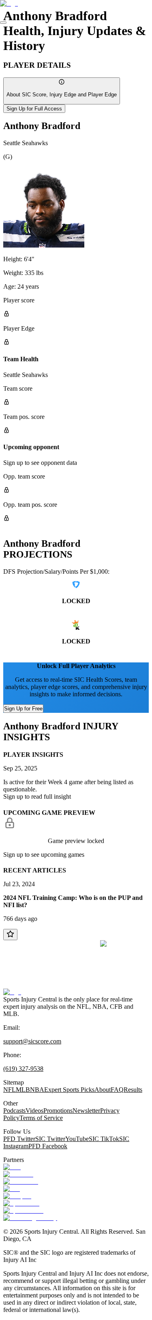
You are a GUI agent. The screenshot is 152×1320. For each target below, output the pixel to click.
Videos (34, 1110)
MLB (23, 1089)
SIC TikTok (104, 1138)
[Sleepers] (17, 1196)
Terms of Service (41, 1117)
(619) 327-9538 (23, 1068)
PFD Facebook (47, 1146)
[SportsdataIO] (23, 1210)
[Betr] (12, 1167)
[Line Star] (18, 1174)
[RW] (11, 1188)
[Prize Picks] (20, 1181)
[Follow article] (10, 934)
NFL (9, 1089)
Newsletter (86, 1110)
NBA (37, 1089)
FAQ (117, 1089)
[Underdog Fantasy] (30, 1217)
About (102, 1089)
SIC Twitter (50, 1138)
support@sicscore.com (32, 1041)
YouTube (77, 1138)
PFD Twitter (19, 1138)
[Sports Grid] (21, 1203)
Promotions (58, 1110)
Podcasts (14, 1110)
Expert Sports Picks (69, 1089)
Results (133, 1089)
